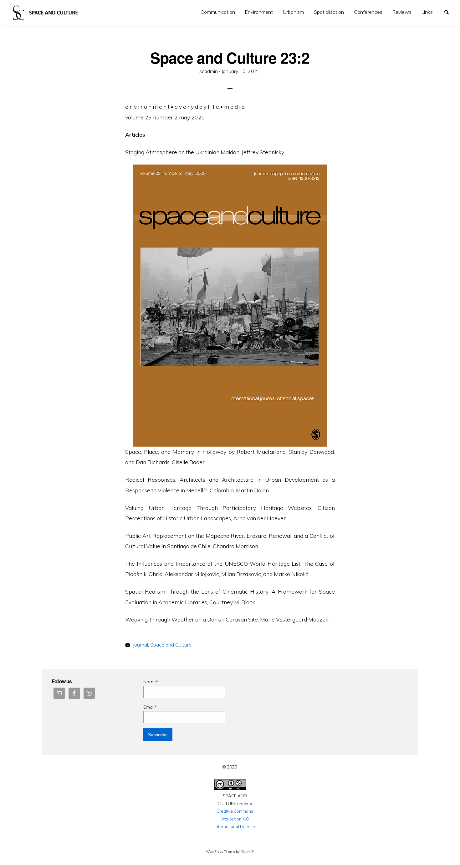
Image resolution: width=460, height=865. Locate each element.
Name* (150, 681)
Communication (218, 12)
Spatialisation (329, 12)
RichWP (247, 851)
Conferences (368, 12)
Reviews (401, 12)
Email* (150, 707)
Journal (140, 645)
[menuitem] (218, 12)
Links (427, 12)
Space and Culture (171, 645)
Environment (259, 12)
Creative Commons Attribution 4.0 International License (235, 818)
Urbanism (293, 12)
